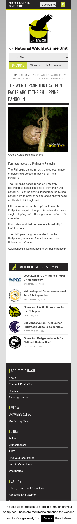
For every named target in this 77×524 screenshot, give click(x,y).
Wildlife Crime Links (20, 464)
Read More (63, 518)
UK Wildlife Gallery (20, 414)
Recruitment (16, 391)
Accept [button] (48, 518)
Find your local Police (20, 2)
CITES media (27, 74)
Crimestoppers (16, 6)
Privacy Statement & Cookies (26, 488)
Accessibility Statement (23, 494)
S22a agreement (18, 397)
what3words (16, 471)
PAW (12, 451)
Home (15, 74)
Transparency (17, 501)
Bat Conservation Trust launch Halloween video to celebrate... (43, 325)
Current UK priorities (21, 384)
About (12, 378)
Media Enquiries (18, 421)
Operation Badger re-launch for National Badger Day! (43, 340)
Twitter (13, 438)
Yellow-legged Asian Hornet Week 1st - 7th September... (45, 293)
